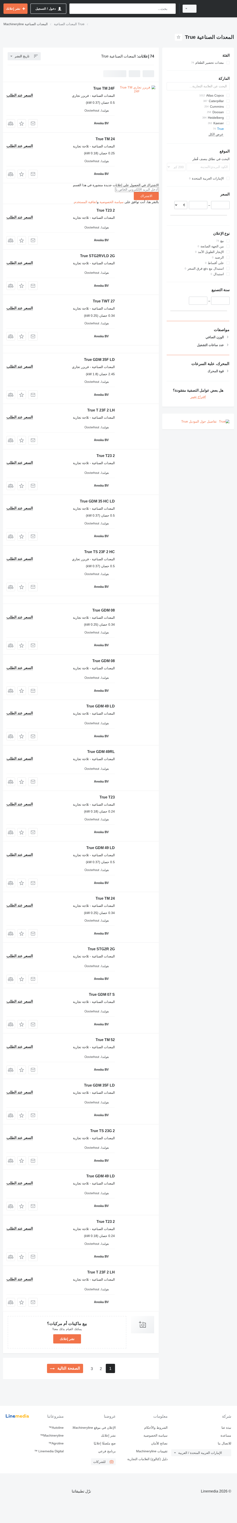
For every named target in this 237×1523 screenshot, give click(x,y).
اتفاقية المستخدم (85, 202)
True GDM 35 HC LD (97, 501)
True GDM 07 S (102, 994)
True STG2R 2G (101, 949)
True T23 (107, 797)
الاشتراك (146, 196)
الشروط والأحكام (156, 1427)
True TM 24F (104, 88)
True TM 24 (105, 139)
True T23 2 (106, 210)
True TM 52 (105, 1040)
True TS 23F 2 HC (99, 552)
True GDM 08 (103, 610)
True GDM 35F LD (99, 360)
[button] (21, 123)
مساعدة (226, 1435)
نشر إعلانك (67, 1339)
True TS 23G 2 (102, 1131)
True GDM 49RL (101, 752)
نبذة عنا (226, 1427)
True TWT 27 (104, 301)
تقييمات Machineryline (152, 1451)
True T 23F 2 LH (101, 410)
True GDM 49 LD (100, 706)
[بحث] (171, 9)
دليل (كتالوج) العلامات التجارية (147, 1459)
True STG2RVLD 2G (97, 256)
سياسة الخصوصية (112, 202)
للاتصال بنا (224, 1443)
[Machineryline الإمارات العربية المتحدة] (217, 8)
